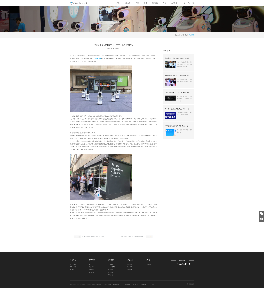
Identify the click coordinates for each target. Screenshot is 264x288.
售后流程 (110, 264)
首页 (182, 35)
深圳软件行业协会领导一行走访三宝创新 (93, 236)
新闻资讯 (129, 269)
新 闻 (137, 3)
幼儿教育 (91, 272)
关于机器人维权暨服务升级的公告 (176, 126)
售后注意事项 (111, 266)
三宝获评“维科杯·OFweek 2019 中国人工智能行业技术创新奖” (178, 93)
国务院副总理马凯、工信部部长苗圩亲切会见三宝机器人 (178, 75)
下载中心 (110, 275)
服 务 (145, 3)
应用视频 (155, 3)
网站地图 (143, 284)
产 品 (118, 3)
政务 (90, 264)
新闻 (186, 35)
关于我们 (174, 3)
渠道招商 (149, 264)
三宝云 (72, 269)
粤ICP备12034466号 (113, 284)
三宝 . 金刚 (73, 266)
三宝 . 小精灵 (73, 264)
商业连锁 (91, 269)
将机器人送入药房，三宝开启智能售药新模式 (133, 236)
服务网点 (110, 269)
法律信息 (135, 284)
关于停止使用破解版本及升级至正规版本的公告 (178, 109)
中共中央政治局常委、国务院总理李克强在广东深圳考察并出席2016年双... (184, 64)
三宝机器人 (121, 45)
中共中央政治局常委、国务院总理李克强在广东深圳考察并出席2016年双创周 (178, 58)
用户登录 (151, 284)
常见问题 (110, 272)
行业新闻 (191, 35)
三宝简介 (129, 264)
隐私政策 (127, 284)
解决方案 (127, 3)
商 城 (164, 3)
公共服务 (91, 266)
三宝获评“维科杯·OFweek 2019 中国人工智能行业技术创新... (184, 99)
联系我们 (129, 266)
